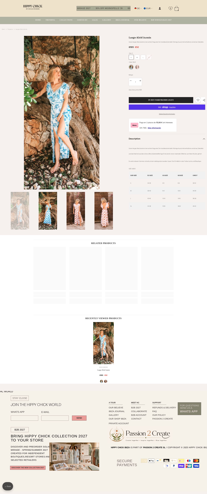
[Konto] (159, 8)
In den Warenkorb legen (161, 100)
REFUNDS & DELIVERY (164, 407)
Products (10, 29)
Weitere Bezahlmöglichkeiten (167, 114)
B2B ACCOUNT (138, 415)
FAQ (154, 411)
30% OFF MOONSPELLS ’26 (109, 8)
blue (101, 381)
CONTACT (136, 419)
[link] (135, 10)
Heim (3, 29)
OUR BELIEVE (116, 407)
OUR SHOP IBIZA (117, 419)
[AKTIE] (203, 100)
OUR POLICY (159, 415)
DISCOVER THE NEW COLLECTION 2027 (28, 468)
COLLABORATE (139, 411)
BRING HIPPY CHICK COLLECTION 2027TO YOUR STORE (45, 438)
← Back (8, 486)
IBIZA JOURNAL (117, 411)
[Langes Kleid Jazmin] (103, 343)
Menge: (131, 75)
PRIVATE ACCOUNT (119, 423)
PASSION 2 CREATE (162, 419)
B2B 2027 (19, 429)
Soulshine (103, 367)
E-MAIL (45, 412)
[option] (62, 112)
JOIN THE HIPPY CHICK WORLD (36, 404)
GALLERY (114, 415)
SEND (79, 418)
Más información (154, 128)
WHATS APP (17, 412)
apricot (105, 381)
